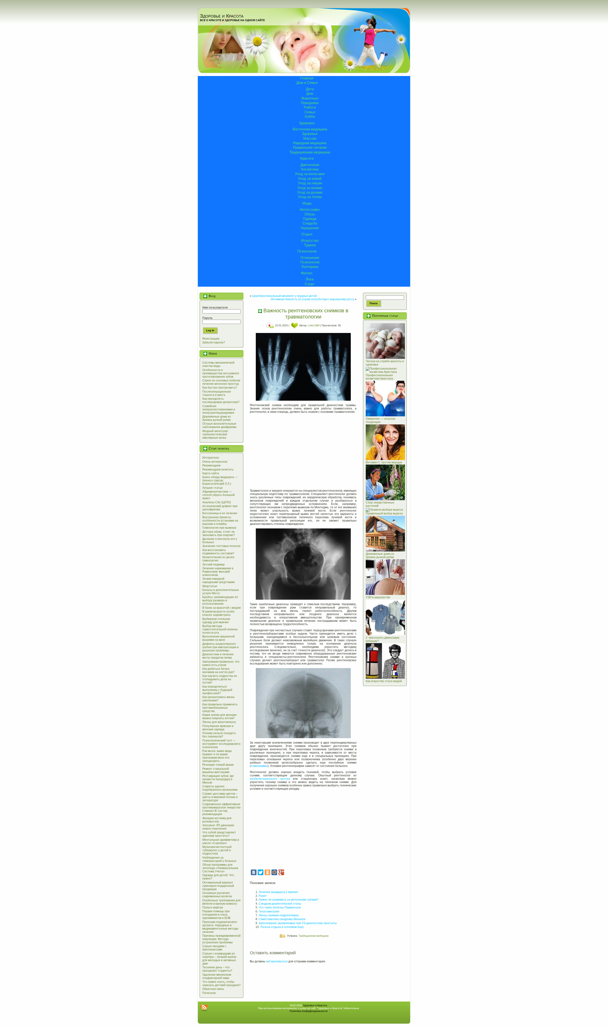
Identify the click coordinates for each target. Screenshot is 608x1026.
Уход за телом (310, 197)
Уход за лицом (310, 183)
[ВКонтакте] (253, 872)
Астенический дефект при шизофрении (220, 507)
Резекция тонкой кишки (218, 764)
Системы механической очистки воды (218, 364)
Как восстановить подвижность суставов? (218, 551)
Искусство (309, 240)
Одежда (309, 219)
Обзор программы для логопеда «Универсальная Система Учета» (220, 868)
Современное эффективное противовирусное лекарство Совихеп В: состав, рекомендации (221, 809)
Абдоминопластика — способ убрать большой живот (218, 495)
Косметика (309, 169)
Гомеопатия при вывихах (219, 527)
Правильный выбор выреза (384, 513)
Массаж (309, 138)
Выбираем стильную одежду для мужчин (216, 620)
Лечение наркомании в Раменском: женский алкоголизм (217, 572)
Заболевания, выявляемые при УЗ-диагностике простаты (298, 923)
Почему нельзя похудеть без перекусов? (219, 735)
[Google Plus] (281, 872)
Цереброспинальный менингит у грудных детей (284, 296)
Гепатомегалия (269, 911)
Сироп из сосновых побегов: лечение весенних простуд (221, 382)
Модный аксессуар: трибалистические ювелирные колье (215, 434)
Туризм (310, 245)
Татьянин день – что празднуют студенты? (217, 969)
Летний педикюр (213, 564)
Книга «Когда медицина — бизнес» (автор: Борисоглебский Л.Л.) (220, 480)
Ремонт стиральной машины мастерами (215, 770)
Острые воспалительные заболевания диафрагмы (219, 425)
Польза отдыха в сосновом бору (282, 927)
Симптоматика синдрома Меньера (282, 919)
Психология (307, 251)
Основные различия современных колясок (217, 894)
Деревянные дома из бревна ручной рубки (216, 418)
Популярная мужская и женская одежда (217, 727)
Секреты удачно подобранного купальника (220, 788)
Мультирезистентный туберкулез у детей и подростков (217, 850)
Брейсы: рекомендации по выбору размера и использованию (220, 600)
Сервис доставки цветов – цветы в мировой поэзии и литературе (220, 797)
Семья (309, 112)
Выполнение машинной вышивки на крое (218, 638)
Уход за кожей (309, 178)
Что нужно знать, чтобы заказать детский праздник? (221, 983)
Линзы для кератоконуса (219, 722)
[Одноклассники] (267, 872)
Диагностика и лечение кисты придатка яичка (218, 656)
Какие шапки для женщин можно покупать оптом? (219, 716)
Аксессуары (310, 209)
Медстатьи (209, 586)
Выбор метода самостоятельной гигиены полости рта (220, 629)
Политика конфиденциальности (309, 1011)
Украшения (310, 228)
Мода (306, 203)
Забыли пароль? (213, 342)
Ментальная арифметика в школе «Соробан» (220, 841)
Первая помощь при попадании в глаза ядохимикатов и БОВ (216, 915)
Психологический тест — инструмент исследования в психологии (221, 744)
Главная (307, 78)
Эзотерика (309, 267)
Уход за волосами (309, 174)
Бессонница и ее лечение (219, 513)
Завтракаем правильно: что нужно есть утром (220, 663)
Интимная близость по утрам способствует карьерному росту (312, 299)
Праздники (309, 103)
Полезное (209, 993)
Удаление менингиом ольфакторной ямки (216, 976)
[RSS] (204, 1008)
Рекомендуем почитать (217, 469)
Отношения (309, 258)
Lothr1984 (313, 325)
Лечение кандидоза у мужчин (278, 892)
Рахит (263, 896)
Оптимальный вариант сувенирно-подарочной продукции (218, 886)
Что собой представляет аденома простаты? (219, 834)
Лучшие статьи (212, 487)
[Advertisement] (303, 449)
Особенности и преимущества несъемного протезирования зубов (220, 373)
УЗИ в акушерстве (378, 597)
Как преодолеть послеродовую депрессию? (220, 400)
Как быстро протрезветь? (219, 387)
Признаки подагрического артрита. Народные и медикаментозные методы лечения (220, 927)
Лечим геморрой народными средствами (218, 580)
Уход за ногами (309, 188)
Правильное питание (310, 147)
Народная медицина (309, 143)
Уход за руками (309, 192)
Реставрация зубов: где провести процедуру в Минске (218, 779)
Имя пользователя (215, 307)
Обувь (309, 214)
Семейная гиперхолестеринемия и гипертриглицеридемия (218, 409)
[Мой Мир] (274, 872)
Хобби (309, 116)
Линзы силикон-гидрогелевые (279, 915)
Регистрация (210, 338)
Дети (310, 89)
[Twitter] (260, 872)
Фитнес (307, 273)
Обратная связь (213, 989)
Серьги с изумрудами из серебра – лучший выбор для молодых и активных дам (219, 958)
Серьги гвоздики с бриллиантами (214, 948)
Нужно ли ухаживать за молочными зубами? (288, 899)
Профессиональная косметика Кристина (379, 377)
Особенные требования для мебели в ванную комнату (221, 902)
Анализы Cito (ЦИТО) (216, 502)
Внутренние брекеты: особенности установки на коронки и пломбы (220, 521)
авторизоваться (277, 961)
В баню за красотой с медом (221, 607)
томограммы (259, 766)
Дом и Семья (307, 83)
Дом (309, 93)
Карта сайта (210, 473)
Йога (310, 279)
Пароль (207, 318)
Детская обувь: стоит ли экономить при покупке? (218, 533)
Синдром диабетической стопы (280, 903)
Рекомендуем (211, 465)
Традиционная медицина (310, 152)
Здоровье (307, 123)
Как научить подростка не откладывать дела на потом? (219, 679)
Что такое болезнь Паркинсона (280, 907)
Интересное (210, 457)
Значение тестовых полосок (221, 546)
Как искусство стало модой (384, 681)
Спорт (310, 284)
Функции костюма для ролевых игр (217, 820)
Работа (310, 107)
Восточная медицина (310, 129)
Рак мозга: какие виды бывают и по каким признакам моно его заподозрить (217, 756)
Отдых (307, 234)
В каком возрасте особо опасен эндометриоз (218, 613)
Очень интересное (215, 461)
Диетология (309, 165)
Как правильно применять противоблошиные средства (220, 708)
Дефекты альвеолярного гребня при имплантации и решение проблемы (220, 647)
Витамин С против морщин (384, 462)
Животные (309, 98)
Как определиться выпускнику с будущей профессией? (217, 690)
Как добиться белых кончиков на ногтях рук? (218, 670)
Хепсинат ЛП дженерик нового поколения (218, 827)
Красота (307, 158)
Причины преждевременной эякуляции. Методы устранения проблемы (221, 939)
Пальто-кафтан (212, 907)
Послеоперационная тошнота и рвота (216, 393)
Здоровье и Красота (221, 16)
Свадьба (310, 223)
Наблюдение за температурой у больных (219, 859)
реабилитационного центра (270, 778)
